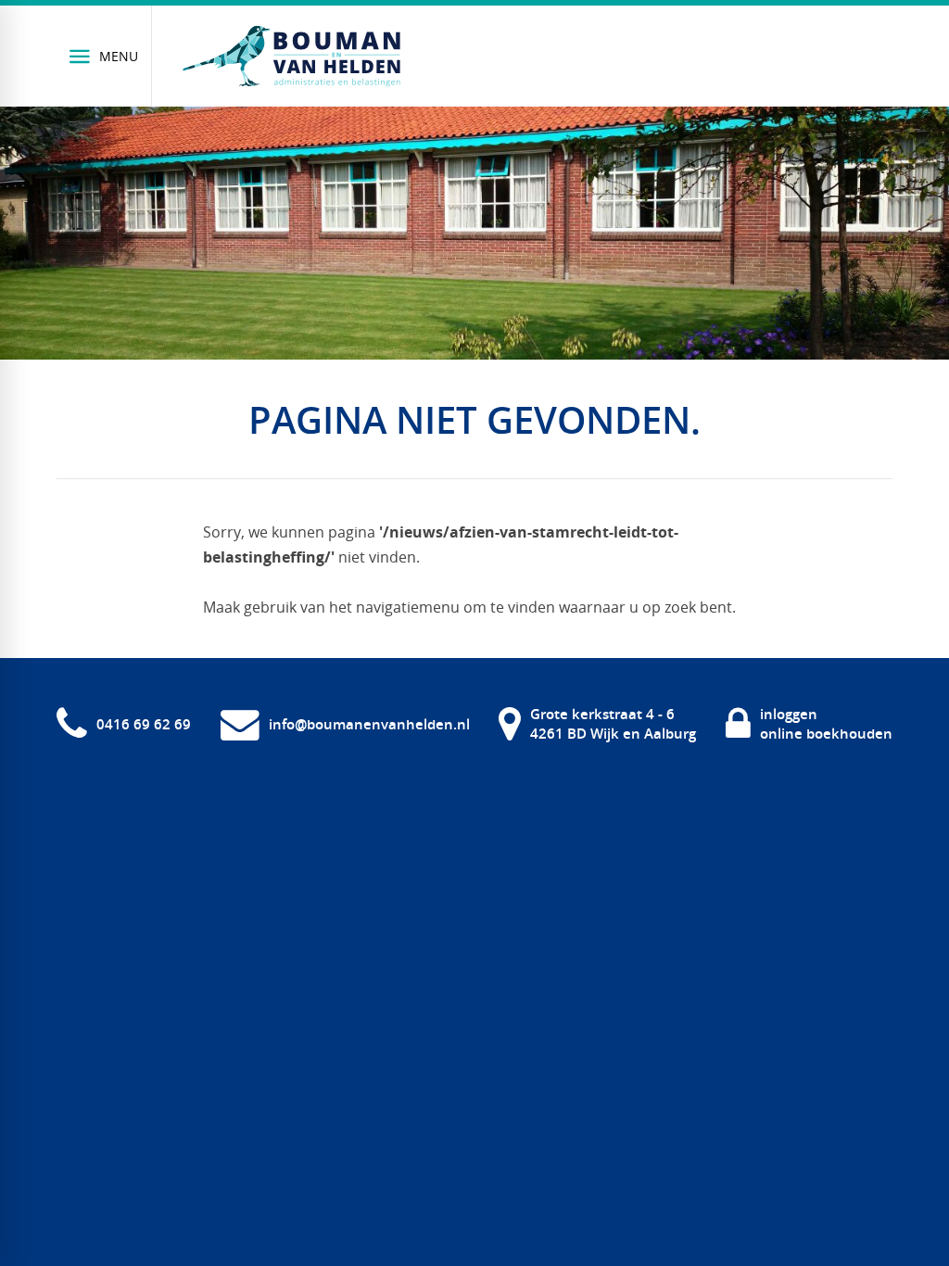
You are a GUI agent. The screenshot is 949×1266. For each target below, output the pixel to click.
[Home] (291, 56)
